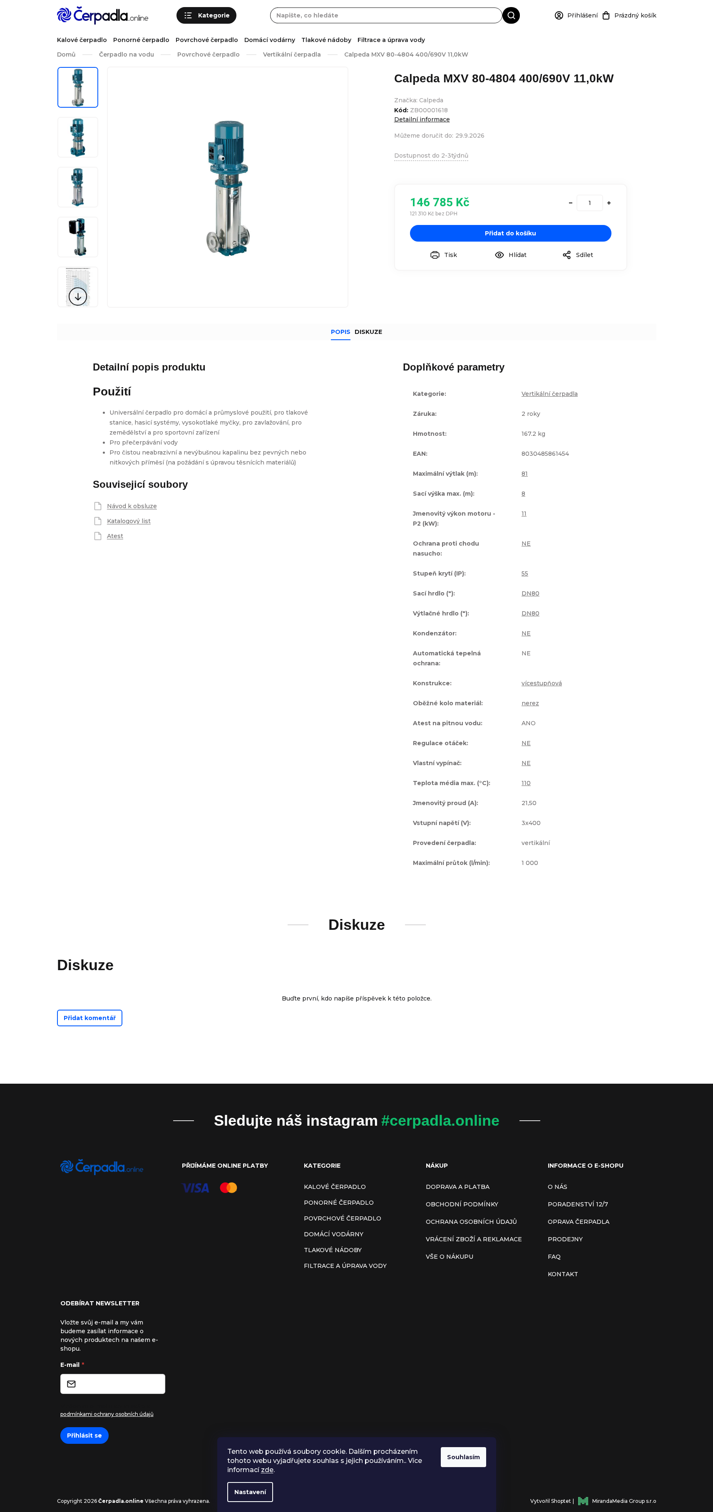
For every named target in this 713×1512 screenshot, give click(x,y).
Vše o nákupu (449, 1256)
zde (267, 1470)
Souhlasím (463, 1457)
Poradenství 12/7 (578, 1204)
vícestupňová (542, 683)
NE (526, 543)
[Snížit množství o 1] (570, 202)
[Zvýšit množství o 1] (608, 202)
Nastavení (250, 1492)
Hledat (511, 15)
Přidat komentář (90, 1018)
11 (524, 513)
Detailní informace (422, 119)
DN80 (530, 593)
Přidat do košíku (510, 233)
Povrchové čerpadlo (207, 40)
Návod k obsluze (132, 506)
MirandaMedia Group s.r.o (624, 1501)
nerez (530, 703)
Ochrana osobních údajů (471, 1221)
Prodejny (565, 1239)
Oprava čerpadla (578, 1221)
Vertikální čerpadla (550, 394)
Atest (115, 536)
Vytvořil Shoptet (550, 1501)
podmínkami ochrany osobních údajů (107, 1414)
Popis (340, 332)
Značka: (418, 100)
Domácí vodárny (269, 40)
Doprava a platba (457, 1187)
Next (78, 296)
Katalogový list (129, 521)
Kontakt (563, 1274)
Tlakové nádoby (326, 40)
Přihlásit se (84, 1435)
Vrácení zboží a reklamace (474, 1239)
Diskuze (368, 332)
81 (525, 473)
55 (525, 573)
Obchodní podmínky (462, 1204)
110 (526, 783)
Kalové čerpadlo (82, 40)
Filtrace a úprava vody (391, 40)
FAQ (554, 1256)
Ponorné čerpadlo (141, 40)
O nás (557, 1187)
